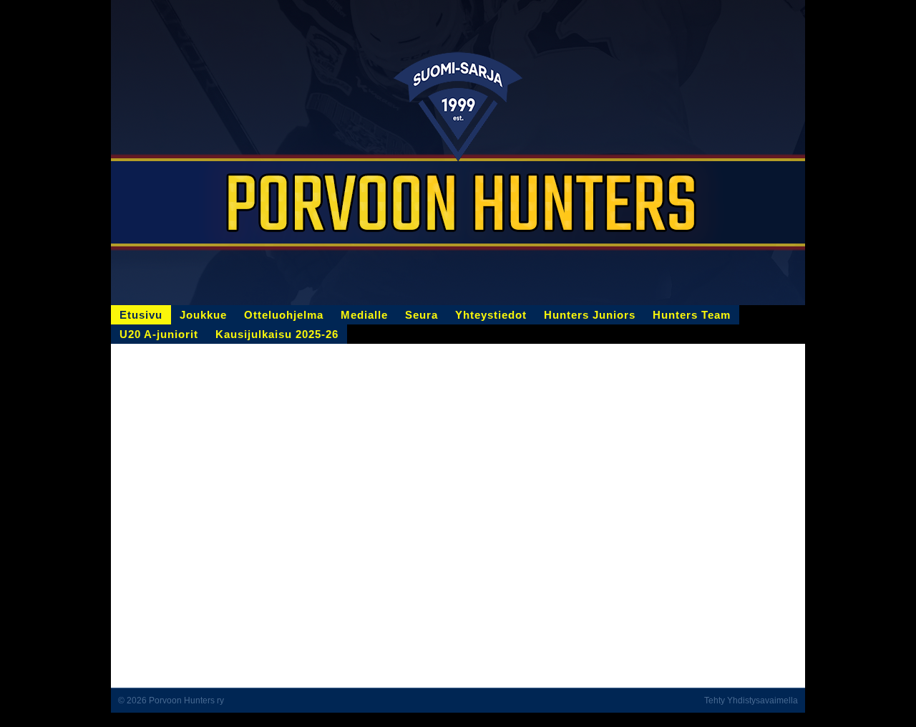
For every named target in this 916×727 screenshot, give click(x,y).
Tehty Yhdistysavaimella (751, 700)
